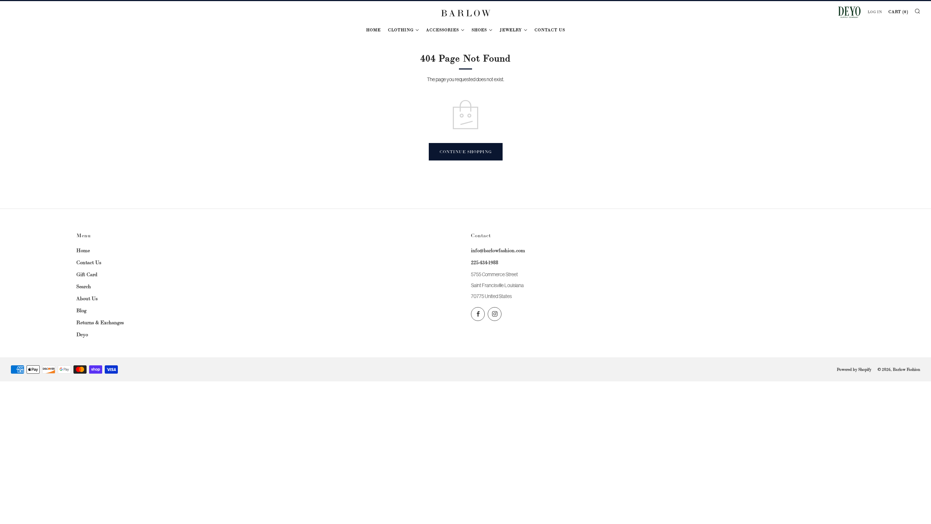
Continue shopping (466, 151)
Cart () (898, 11)
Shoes (479, 29)
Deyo (82, 334)
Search (83, 286)
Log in (875, 12)
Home (373, 29)
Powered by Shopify (854, 369)
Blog (81, 310)
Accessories (442, 29)
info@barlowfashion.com (498, 250)
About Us (86, 298)
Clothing (400, 29)
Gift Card (86, 274)
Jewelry (511, 29)
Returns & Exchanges (100, 322)
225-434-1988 (484, 262)
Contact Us (550, 29)
